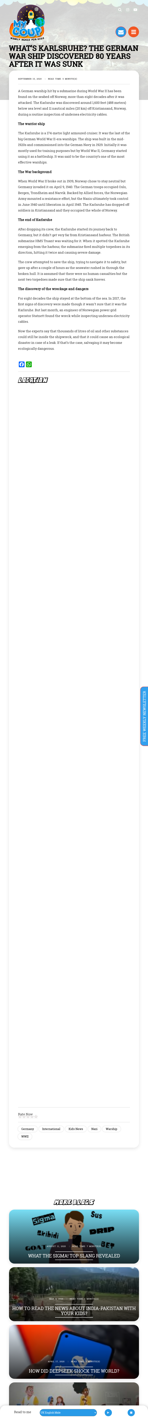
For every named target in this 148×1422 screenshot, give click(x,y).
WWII (25, 1136)
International (51, 1129)
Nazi (94, 1129)
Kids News (76, 1129)
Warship (111, 1129)
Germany (27, 1129)
